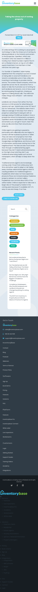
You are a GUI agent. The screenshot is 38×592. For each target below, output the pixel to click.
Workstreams (7, 437)
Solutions (6, 399)
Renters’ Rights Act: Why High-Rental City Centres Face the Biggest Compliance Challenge (18, 277)
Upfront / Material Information (14, 537)
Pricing (5, 390)
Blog (19, 38)
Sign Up (5, 381)
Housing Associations (11, 534)
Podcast (5, 357)
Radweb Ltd (26, 480)
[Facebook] (17, 485)
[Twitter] (12, 485)
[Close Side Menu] (0, 497)
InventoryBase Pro (9, 419)
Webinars (6, 361)
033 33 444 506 (10, 334)
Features (5, 395)
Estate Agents (9, 530)
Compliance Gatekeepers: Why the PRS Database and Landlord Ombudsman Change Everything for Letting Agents (19, 288)
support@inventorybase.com (15, 338)
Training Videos (8, 462)
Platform (5, 498)
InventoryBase (9, 343)
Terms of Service (8, 365)
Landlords (14, 242)
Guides (13, 237)
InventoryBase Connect (10, 424)
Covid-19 (14, 233)
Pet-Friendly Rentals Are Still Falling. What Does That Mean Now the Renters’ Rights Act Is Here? (19, 268)
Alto (5, 570)
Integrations (7, 470)
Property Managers (10, 540)
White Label (6, 428)
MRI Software (8, 563)
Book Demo (6, 386)
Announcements (17, 225)
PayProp (7, 573)
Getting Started (8, 453)
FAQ (4, 403)
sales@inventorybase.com (14, 329)
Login (4, 448)
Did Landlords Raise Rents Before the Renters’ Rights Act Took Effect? (18, 259)
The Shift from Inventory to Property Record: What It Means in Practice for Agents (18, 298)
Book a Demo (6, 549)
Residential (7, 527)
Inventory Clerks (9, 524)
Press (13, 246)
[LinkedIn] (23, 485)
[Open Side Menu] (35, 3)
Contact (5, 348)
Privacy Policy (7, 370)
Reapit (6, 567)
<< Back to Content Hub (10, 198)
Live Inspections (8, 432)
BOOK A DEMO (19, 195)
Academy (14, 221)
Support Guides (8, 457)
